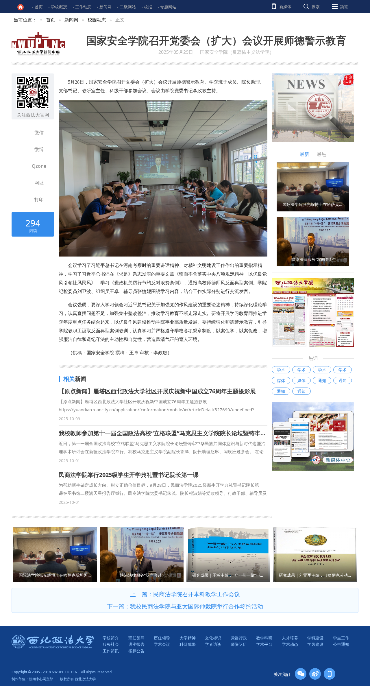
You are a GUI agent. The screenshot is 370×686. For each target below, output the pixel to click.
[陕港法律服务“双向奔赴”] (313, 241)
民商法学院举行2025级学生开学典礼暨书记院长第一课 (129, 475)
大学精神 (188, 638)
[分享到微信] (23, 132)
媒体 (281, 380)
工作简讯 (111, 651)
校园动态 (97, 19)
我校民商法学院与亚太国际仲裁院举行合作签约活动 (196, 606)
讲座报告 (136, 644)
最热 (321, 154)
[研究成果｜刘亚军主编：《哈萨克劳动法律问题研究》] (315, 554)
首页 (39, 7)
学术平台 (264, 644)
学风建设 (315, 644)
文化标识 (213, 638)
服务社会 (111, 644)
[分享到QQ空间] (23, 166)
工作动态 (83, 7)
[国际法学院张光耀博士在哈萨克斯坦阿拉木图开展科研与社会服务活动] (313, 186)
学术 (281, 369)
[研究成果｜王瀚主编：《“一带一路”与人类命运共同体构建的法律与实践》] (228, 554)
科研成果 (188, 644)
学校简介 (111, 638)
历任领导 (162, 638)
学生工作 (341, 638)
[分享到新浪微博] (23, 149)
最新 (304, 154)
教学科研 (264, 638)
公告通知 (341, 644)
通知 (322, 380)
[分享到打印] (23, 199)
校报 (148, 7)
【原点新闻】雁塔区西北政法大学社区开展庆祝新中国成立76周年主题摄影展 (157, 391)
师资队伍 (239, 644)
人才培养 (290, 638)
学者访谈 (213, 644)
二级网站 (128, 7)
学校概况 (59, 7)
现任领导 (136, 638)
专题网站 (168, 7)
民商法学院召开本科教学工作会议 (196, 594)
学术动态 (290, 644)
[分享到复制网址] (23, 183)
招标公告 (136, 651)
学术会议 (162, 644)
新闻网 (105, 7)
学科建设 (315, 638)
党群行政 (239, 638)
